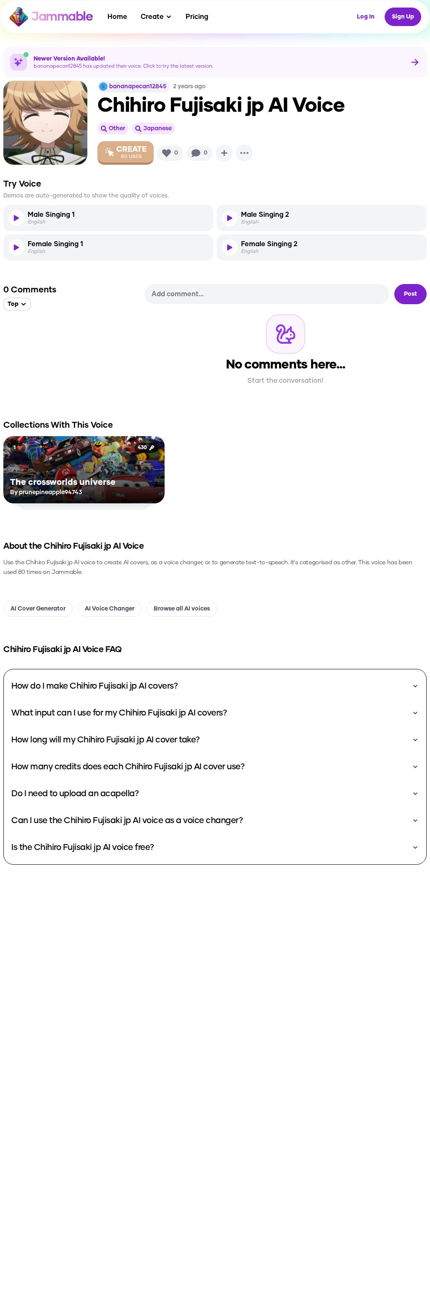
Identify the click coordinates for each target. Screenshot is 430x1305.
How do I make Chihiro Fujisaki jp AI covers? (94, 686)
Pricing (197, 16)
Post (410, 294)
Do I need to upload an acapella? (75, 793)
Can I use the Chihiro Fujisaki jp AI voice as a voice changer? (127, 820)
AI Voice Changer (109, 609)
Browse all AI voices (182, 609)
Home (117, 16)
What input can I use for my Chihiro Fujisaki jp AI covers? (119, 713)
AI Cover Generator (38, 609)
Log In (366, 17)
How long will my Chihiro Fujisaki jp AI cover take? (105, 740)
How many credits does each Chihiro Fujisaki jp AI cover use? (127, 767)
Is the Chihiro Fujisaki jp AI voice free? (82, 847)
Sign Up (403, 17)
